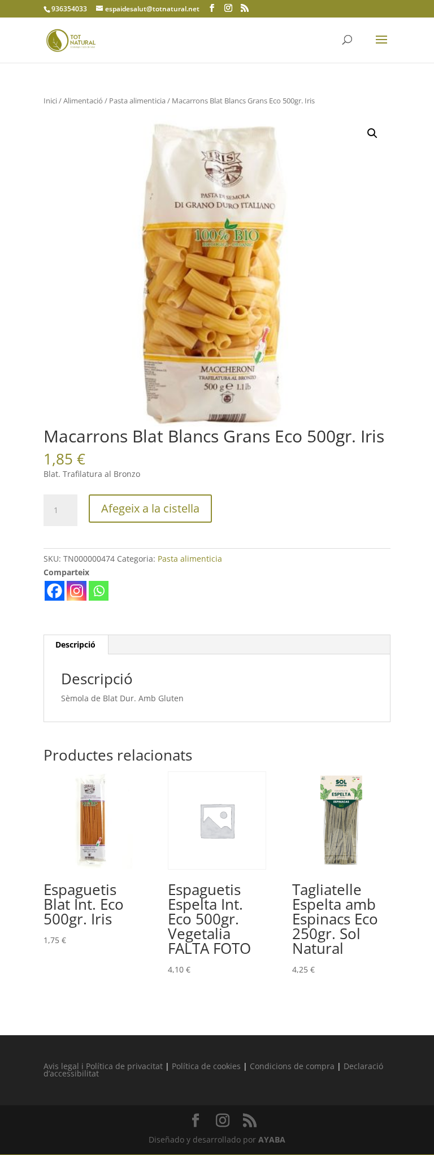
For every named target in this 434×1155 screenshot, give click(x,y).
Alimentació (83, 100)
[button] (372, 133)
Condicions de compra (292, 1066)
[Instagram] (76, 591)
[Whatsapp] (98, 591)
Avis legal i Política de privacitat (103, 1066)
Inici (50, 100)
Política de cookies (206, 1066)
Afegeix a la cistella (150, 508)
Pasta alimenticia (137, 100)
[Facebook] (54, 591)
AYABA (271, 1139)
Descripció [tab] (75, 644)
